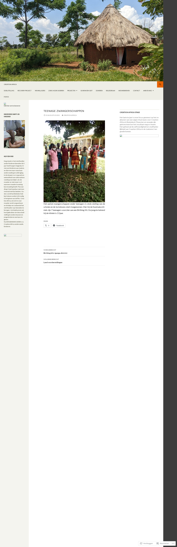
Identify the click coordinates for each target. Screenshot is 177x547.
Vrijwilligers (40, 90)
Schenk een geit (87, 90)
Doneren (99, 90)
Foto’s (6, 97)
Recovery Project (24, 90)
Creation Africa (70, 115)
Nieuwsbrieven (124, 90)
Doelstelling (9, 90)
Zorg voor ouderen (56, 90)
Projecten (71, 90)
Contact (136, 90)
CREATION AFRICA (10, 84)
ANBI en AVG (147, 90)
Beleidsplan (110, 90)
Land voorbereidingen (53, 260)
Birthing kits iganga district (55, 251)
